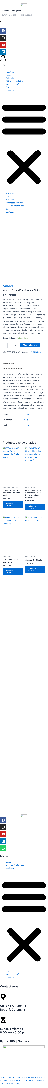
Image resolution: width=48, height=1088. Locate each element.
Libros (8, 75)
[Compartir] (34, 3)
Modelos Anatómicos (15, 84)
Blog (7, 87)
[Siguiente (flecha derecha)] (43, 599)
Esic (26, 420)
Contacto (10, 90)
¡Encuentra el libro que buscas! (13, 11)
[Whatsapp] (3, 848)
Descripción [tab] (8, 363)
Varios (27, 414)
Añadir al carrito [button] (10, 505)
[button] (24, 143)
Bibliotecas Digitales (14, 81)
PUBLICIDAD (8, 286)
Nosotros (10, 72)
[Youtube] (3, 45)
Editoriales (10, 78)
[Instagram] (3, 38)
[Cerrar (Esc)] (39, 3)
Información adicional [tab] (12, 368)
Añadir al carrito (30, 345)
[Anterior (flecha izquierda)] (4, 599)
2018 (26, 425)
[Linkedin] (3, 52)
